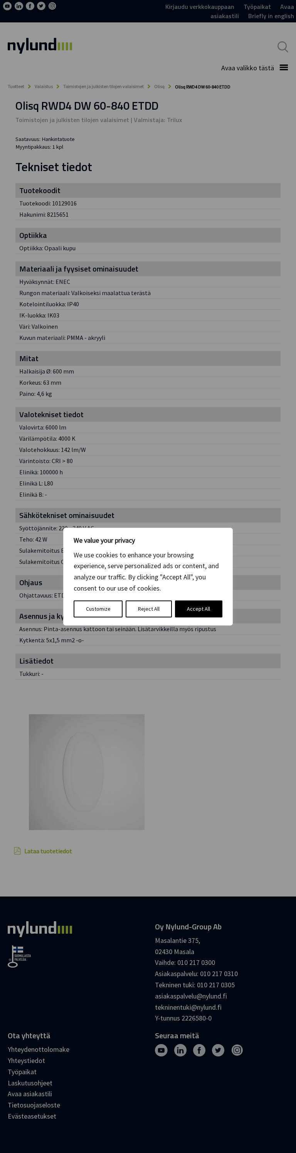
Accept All (198, 608)
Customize (98, 608)
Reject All (149, 608)
